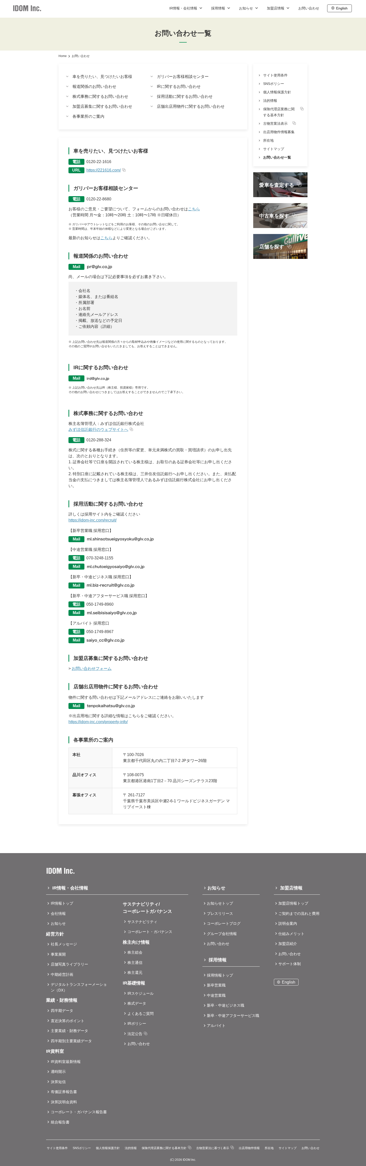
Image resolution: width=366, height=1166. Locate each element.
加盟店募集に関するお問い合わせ (102, 106)
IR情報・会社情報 (183, 8)
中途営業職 (216, 995)
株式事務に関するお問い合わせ (100, 96)
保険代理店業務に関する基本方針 (279, 112)
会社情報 (58, 913)
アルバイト (216, 1025)
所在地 (268, 140)
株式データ (136, 1003)
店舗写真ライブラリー (69, 964)
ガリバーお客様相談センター (183, 76)
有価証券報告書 (64, 1092)
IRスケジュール (140, 993)
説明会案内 (287, 923)
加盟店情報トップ (293, 903)
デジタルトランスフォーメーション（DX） (79, 987)
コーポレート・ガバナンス (149, 932)
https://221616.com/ (103, 170)
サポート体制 (289, 964)
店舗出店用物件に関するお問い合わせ (191, 106)
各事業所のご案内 (88, 116)
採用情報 (218, 8)
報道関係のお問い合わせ (94, 86)
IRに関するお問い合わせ (179, 86)
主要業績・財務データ (69, 1031)
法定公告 (134, 1034)
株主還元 (134, 972)
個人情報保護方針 (277, 92)
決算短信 (58, 1082)
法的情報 (270, 101)
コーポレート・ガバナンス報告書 (79, 1112)
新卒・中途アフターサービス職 (233, 1015)
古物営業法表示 (275, 123)
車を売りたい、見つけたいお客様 (102, 76)
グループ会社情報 (222, 934)
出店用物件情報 (249, 1148)
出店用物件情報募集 (279, 132)
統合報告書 (60, 1122)
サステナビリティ (142, 922)
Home (63, 56)
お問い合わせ (308, 8)
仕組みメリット (291, 934)
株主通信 (134, 962)
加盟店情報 (276, 8)
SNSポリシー (273, 84)
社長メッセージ (64, 944)
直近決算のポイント (67, 1021)
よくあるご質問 (140, 1013)
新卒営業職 (216, 985)
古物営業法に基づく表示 (212, 1148)
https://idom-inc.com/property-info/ (98, 722)
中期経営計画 (62, 974)
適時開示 (58, 1071)
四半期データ (62, 1010)
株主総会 (134, 952)
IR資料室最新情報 (66, 1061)
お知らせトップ (220, 903)
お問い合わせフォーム (92, 668)
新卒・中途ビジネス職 (225, 1005)
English (342, 8)
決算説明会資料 (64, 1102)
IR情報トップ (62, 903)
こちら (194, 209)
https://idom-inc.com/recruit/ (92, 520)
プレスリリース (220, 913)
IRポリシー (136, 1023)
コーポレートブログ (224, 923)
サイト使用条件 (275, 75)
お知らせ (246, 8)
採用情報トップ (220, 975)
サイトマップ (273, 149)
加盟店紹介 (287, 943)
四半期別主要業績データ (71, 1041)
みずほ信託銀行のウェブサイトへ (98, 429)
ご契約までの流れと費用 (298, 913)
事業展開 (58, 954)
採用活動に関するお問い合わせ (185, 96)
